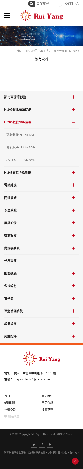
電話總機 (10, 185)
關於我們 (47, 396)
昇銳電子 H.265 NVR (20, 147)
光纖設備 (10, 260)
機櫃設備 (10, 235)
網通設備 (10, 323)
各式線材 (10, 286)
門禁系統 (10, 198)
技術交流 (10, 409)
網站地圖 (13, 416)
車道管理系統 (13, 311)
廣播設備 (10, 223)
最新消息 (10, 402)
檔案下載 (47, 409)
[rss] (50, 445)
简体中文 (73, 3)
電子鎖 (9, 298)
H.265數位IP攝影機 (17, 172)
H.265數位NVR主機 (17, 122)
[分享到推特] (34, 445)
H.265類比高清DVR (17, 109)
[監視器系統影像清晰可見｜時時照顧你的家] (41, 36)
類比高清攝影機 (15, 97)
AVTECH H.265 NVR (20, 160)
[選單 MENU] (7, 15)
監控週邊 (10, 273)
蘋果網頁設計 (65, 434)
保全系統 (10, 210)
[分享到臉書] (42, 445)
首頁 (19, 51)
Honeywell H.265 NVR (65, 51)
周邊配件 (10, 336)
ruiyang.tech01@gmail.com (32, 379)
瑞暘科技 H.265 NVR (20, 134)
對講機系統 (12, 248)
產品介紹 (47, 402)
